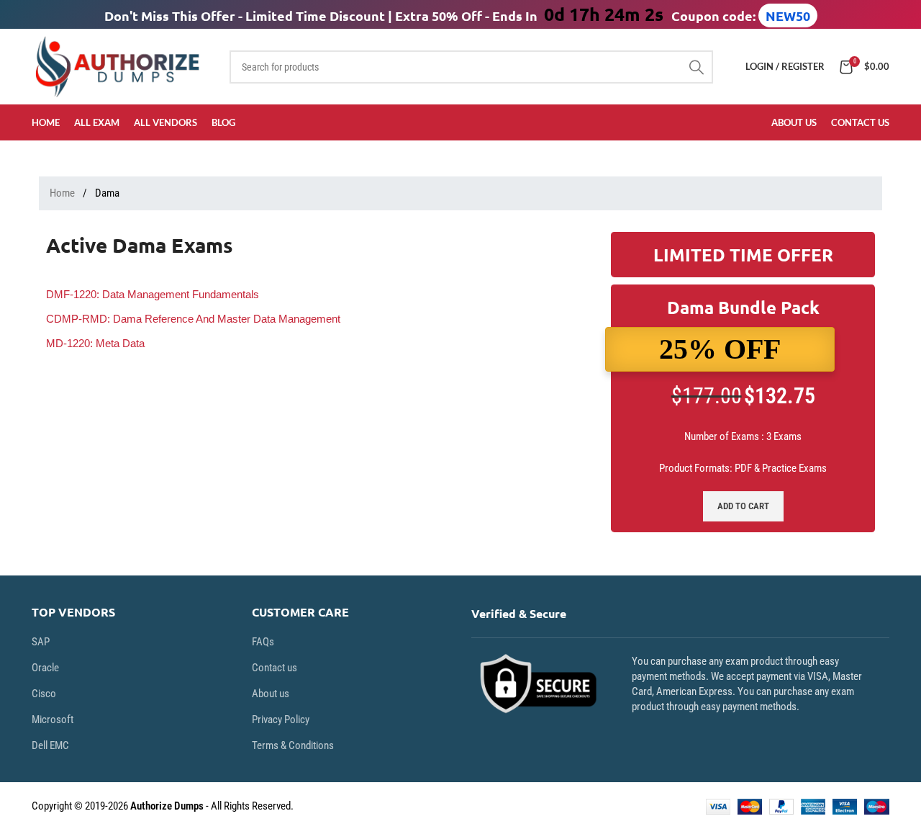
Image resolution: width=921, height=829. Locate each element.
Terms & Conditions (293, 745)
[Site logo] (120, 65)
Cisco (44, 693)
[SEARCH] (696, 67)
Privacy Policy (280, 719)
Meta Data (95, 343)
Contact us (274, 667)
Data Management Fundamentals (152, 294)
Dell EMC (50, 745)
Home (63, 193)
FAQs (263, 641)
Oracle (45, 667)
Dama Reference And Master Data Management (193, 319)
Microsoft (52, 719)
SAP (41, 641)
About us (270, 693)
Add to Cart (743, 506)
